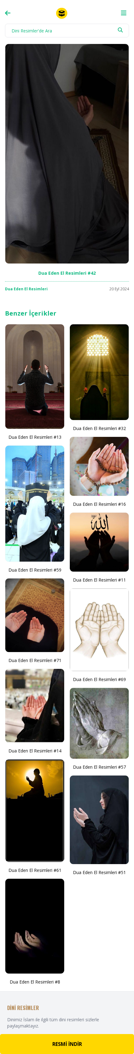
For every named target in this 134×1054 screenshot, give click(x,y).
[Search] (120, 30)
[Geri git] (8, 13)
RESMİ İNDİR (67, 1044)
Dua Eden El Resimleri (26, 289)
